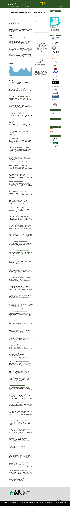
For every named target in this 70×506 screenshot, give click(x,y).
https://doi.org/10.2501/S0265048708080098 (16, 246)
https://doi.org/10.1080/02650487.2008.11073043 (17, 263)
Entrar (62, 0)
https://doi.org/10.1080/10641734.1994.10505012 (17, 339)
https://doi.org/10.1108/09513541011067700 (17, 385)
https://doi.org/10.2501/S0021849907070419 (24, 96)
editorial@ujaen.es (26, 493)
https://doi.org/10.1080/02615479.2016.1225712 (16, 464)
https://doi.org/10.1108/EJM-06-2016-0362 (22, 250)
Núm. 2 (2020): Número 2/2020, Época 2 (20, 9)
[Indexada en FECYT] (56, 44)
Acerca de (29, 6)
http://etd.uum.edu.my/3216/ (13, 447)
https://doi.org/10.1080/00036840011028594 (20, 311)
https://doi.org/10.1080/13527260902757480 (23, 420)
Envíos (25, 6)
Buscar (61, 6)
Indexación (17, 6)
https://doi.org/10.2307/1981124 (17, 272)
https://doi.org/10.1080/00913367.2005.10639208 (17, 390)
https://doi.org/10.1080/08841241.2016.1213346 (16, 396)
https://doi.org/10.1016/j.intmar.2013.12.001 (16, 107)
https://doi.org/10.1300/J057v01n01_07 (15, 407)
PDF (37, 17)
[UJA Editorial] (55, 141)
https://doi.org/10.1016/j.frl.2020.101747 (18, 122)
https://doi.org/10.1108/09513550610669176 (22, 216)
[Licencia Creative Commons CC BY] (55, 31)
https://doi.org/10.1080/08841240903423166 (16, 181)
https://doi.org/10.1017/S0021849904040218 (16, 480)
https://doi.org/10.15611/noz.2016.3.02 (24, 147)
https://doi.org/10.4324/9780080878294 (15, 355)
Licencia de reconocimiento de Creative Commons (42, 40)
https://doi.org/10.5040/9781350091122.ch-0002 (16, 287)
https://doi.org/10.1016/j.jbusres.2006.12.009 (16, 211)
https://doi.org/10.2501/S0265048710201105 (16, 453)
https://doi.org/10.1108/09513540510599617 (21, 470)
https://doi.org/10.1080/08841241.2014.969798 (16, 402)
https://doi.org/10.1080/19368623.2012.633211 (16, 425)
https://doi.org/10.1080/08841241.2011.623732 (19, 201)
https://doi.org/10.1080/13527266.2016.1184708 (16, 430)
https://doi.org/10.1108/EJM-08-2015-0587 (15, 373)
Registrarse (58, 0)
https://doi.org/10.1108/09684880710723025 (18, 175)
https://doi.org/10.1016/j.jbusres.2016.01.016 (21, 226)
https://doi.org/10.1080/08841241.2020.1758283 (16, 207)
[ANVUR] (55, 105)
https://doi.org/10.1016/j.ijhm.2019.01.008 (15, 380)
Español (51, 122)
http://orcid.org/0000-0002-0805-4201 (14, 23)
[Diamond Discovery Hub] (55, 39)
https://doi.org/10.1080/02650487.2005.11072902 (17, 259)
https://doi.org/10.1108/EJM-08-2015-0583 (23, 277)
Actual (8, 6)
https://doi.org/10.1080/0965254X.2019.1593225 (16, 282)
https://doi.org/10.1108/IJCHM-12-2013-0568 (16, 441)
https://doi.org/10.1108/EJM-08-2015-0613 (15, 436)
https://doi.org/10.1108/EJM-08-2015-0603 (20, 241)
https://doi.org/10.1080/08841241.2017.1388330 (18, 91)
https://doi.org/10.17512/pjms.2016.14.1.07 (22, 191)
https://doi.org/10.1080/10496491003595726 (22, 361)
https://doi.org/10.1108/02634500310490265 (16, 113)
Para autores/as (52, 113)
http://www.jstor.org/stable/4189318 (26, 389)
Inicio (9, 9)
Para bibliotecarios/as (53, 114)
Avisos (21, 6)
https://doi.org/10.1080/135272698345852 (20, 412)
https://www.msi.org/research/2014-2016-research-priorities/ (19, 297)
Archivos (12, 6)
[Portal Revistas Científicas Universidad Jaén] (55, 146)
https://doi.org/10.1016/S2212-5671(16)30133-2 (16, 86)
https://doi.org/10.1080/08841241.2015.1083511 (16, 345)
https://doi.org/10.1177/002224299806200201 (18, 151)
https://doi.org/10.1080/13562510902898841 (20, 316)
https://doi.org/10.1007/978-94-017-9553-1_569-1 (21, 186)
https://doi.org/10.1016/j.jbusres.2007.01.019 (23, 220)
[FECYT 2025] (55, 27)
